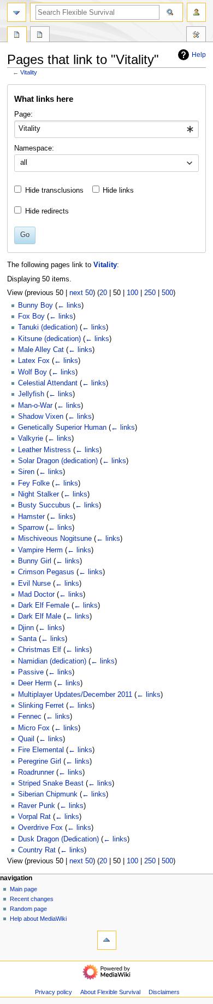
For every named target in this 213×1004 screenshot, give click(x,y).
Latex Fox (34, 361)
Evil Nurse (34, 583)
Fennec (30, 716)
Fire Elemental (41, 750)
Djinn (26, 628)
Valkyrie (30, 438)
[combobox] (106, 129)
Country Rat (37, 850)
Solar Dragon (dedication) (58, 461)
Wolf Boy (32, 372)
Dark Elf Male (39, 616)
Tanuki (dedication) (48, 327)
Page (17, 35)
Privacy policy (53, 992)
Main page (23, 889)
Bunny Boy (35, 305)
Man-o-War (35, 405)
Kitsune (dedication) (49, 339)
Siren (26, 472)
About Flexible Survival (110, 992)
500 (167, 293)
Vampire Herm (40, 550)
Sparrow (31, 528)
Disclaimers (164, 992)
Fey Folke (34, 483)
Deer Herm (35, 683)
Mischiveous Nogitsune (55, 539)
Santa (27, 639)
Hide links (118, 190)
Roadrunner (36, 772)
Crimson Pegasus (46, 572)
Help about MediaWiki (38, 918)
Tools (196, 35)
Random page (28, 908)
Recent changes (32, 899)
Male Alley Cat (41, 350)
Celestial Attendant (48, 383)
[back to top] (106, 940)
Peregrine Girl (39, 761)
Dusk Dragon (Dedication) (58, 839)
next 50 (81, 293)
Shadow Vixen (40, 416)
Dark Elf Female (43, 605)
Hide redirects (47, 211)
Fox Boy (31, 316)
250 (150, 293)
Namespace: (34, 148)
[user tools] (196, 12)
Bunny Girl (34, 561)
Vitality (28, 72)
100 (132, 293)
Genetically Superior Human (62, 427)
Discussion (40, 35)
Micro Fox (34, 728)
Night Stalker (38, 494)
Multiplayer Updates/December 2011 (75, 695)
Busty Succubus (44, 505)
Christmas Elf (39, 650)
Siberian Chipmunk (48, 794)
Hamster (31, 517)
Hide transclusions (54, 190)
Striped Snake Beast (51, 783)
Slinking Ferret (41, 705)
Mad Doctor (36, 594)
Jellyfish (31, 394)
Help (199, 55)
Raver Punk (36, 806)
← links (69, 305)
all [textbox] (23, 162)
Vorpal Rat (34, 817)
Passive (31, 672)
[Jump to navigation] (16, 12)
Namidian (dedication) (52, 661)
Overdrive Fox (40, 828)
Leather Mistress (44, 450)
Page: (23, 114)
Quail (26, 739)
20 (103, 293)
